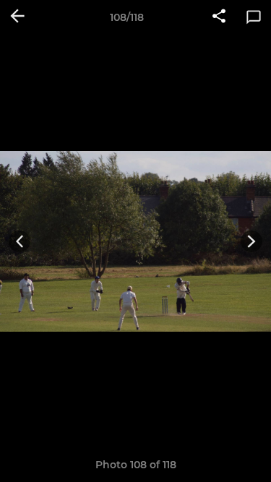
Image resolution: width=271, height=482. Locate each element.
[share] (219, 17)
